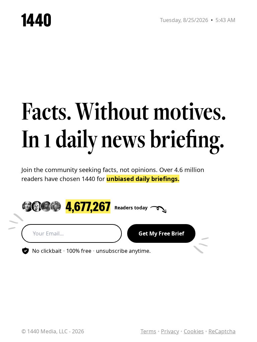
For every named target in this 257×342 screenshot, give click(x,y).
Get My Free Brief (161, 233)
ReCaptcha (222, 331)
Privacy (170, 331)
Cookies (194, 331)
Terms (148, 331)
